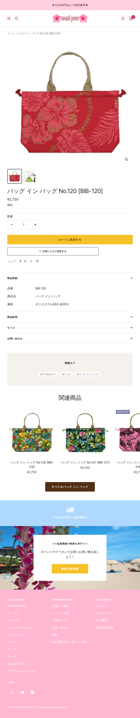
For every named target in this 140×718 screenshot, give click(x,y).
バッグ (67, 374)
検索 (54, 635)
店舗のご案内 (60, 606)
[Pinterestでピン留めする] (25, 261)
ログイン (101, 606)
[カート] (131, 18)
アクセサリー (49, 374)
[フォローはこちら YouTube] (22, 693)
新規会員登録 (70, 568)
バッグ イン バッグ (88, 374)
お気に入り (103, 613)
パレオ (11, 642)
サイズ (11, 327)
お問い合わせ (15, 338)
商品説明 (12, 316)
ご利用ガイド (60, 620)
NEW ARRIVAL (17, 606)
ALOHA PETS (16, 664)
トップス (13, 613)
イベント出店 (60, 613)
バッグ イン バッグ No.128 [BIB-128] (31, 465)
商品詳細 (12, 278)
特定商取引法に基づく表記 (69, 642)
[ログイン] (123, 18)
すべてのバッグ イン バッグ (70, 486)
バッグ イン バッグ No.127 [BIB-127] (85, 462)
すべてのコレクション (21, 671)
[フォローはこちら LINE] (32, 693)
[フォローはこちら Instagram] (12, 693)
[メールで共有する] (37, 261)
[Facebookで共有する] (20, 261)
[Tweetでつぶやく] (31, 261)
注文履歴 (101, 620)
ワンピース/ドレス (19, 627)
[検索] (16, 18)
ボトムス (13, 620)
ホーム (11, 33)
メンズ (11, 649)
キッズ (11, 656)
